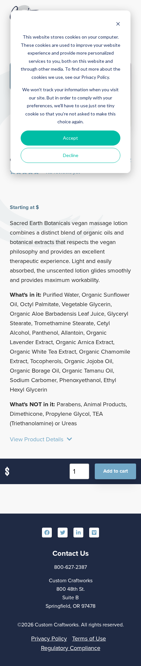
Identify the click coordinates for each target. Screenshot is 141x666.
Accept (70, 138)
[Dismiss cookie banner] (118, 25)
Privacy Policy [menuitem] (49, 638)
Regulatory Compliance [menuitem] (70, 648)
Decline (70, 155)
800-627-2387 (70, 567)
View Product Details (37, 439)
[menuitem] (47, 532)
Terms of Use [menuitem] (89, 638)
